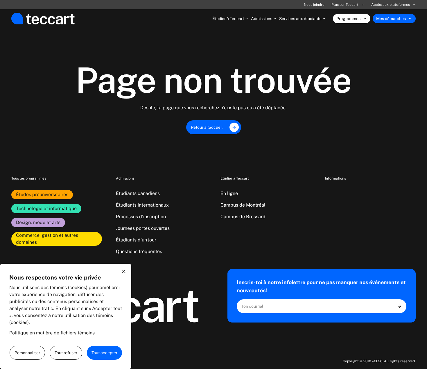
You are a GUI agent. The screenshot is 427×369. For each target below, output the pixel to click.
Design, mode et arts (38, 222)
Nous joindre (314, 5)
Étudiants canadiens (138, 193)
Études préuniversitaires (42, 194)
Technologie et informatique (46, 208)
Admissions (261, 18)
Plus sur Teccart (344, 5)
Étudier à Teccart (228, 18)
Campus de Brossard (242, 216)
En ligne (229, 193)
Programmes (348, 18)
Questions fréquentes (139, 251)
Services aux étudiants (300, 18)
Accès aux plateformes (390, 5)
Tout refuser (66, 352)
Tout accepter (104, 352)
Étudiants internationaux (142, 205)
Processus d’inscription (141, 216)
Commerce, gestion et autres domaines (47, 238)
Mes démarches (391, 18)
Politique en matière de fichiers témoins (52, 333)
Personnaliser (27, 352)
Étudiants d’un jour (136, 240)
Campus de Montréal (242, 205)
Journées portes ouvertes (143, 228)
